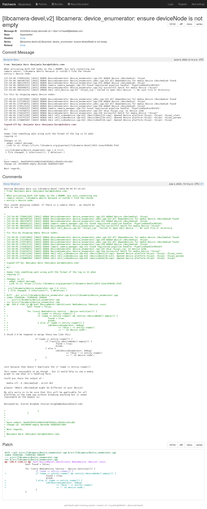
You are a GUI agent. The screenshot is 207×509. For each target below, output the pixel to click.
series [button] (199, 24)
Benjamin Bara (11, 59)
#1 (202, 183)
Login (171, 4)
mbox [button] (189, 24)
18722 (172, 24)
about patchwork (135, 505)
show (22, 38)
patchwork (69, 505)
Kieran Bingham (12, 183)
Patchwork (9, 4)
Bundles (58, 4)
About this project (79, 4)
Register (182, 4)
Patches (42, 4)
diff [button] (181, 24)
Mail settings (198, 4)
